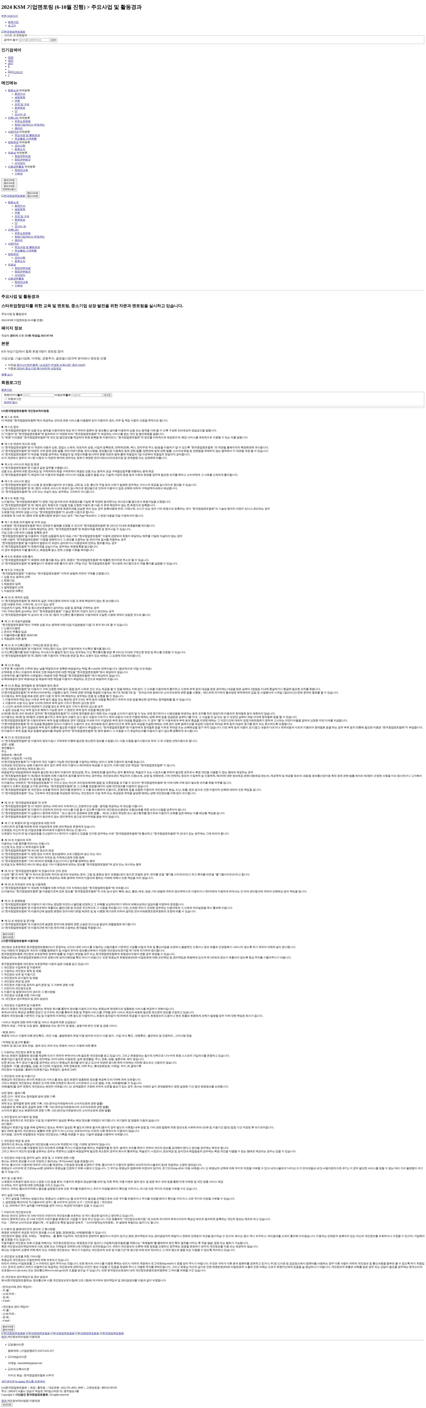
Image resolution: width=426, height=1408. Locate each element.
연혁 (17, 100)
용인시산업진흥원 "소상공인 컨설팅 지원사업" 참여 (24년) (51, 365)
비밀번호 (63, 394)
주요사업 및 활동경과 (27, 135)
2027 (10, 63)
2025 (10, 60)
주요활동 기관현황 (26, 138)
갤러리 (19, 128)
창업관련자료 (23, 156)
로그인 (12, 25)
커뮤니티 (13, 117)
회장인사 (20, 94)
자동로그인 (14, 398)
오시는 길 (20, 114)
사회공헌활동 (16, 166)
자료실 (12, 152)
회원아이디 (13, 394)
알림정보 (13, 142)
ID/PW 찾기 (10, 402)
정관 (4, 1336)
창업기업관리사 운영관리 (30, 124)
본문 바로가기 (9, 16)
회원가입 (13, 22)
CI (16, 111)
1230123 (15, 72)
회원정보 (20, 107)
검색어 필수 (11, 39)
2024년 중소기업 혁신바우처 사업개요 (39, 368)
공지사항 (20, 145)
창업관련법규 (23, 159)
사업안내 (13, 131)
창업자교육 (21, 170)
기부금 (19, 173)
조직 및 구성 (22, 104)
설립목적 (20, 97)
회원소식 (20, 149)
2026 (10, 57)
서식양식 (20, 163)
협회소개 (13, 90)
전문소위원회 (23, 121)
